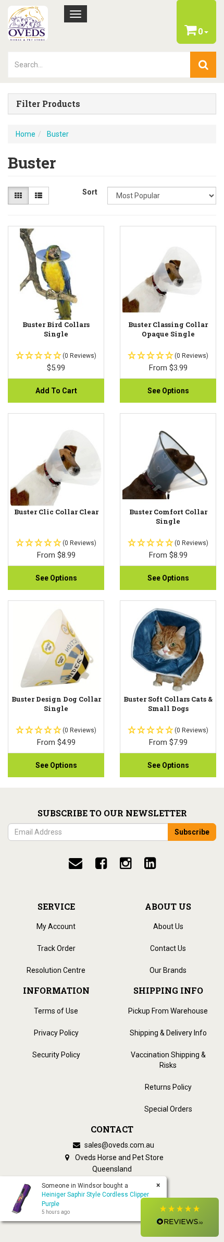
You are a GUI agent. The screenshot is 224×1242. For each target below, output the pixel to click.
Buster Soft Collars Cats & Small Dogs (168, 703)
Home (25, 134)
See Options (168, 391)
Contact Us (168, 948)
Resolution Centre (56, 970)
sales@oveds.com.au (118, 1145)
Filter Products (48, 103)
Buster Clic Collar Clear (56, 511)
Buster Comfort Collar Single (168, 516)
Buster (58, 134)
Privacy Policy (56, 1033)
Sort (89, 192)
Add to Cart (56, 391)
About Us (168, 926)
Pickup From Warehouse (168, 1011)
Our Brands (168, 970)
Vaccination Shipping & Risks (168, 1060)
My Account (56, 926)
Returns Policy (168, 1087)
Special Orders (168, 1109)
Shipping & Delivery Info (168, 1033)
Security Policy (56, 1055)
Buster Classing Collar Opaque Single (168, 329)
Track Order (56, 948)
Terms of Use (56, 1011)
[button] (180, 1217)
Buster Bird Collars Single (56, 329)
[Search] (203, 65)
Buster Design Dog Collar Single (56, 703)
